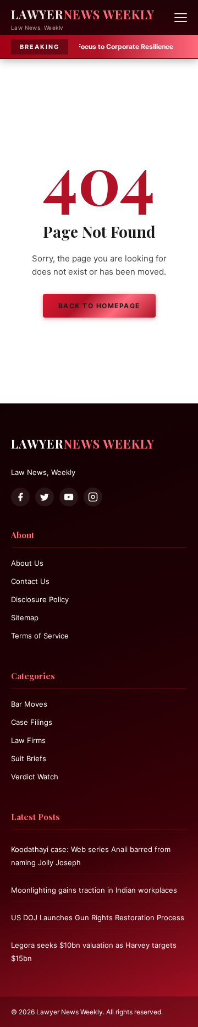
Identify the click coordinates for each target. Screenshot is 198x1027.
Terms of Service (40, 635)
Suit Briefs (28, 758)
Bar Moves (29, 704)
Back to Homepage (99, 306)
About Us (27, 563)
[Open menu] (180, 17)
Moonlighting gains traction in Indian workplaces (94, 890)
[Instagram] (93, 497)
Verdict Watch (34, 776)
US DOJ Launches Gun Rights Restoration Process (97, 917)
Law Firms (28, 740)
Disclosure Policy (40, 599)
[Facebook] (20, 497)
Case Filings (31, 722)
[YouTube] (68, 497)
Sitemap (24, 617)
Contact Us (30, 581)
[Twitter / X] (44, 497)
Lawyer (83, 14)
